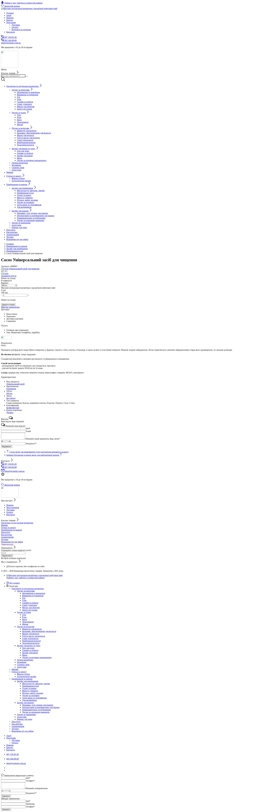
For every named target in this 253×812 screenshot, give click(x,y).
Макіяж (4, 525)
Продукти (5, 532)
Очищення (11, 389)
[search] (27, 76)
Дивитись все (7, 544)
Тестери (4, 539)
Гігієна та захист (8, 527)
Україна (9, 412)
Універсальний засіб (15, 384)
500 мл (9, 393)
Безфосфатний (12, 408)
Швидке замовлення (10, 307)
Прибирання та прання (11, 530)
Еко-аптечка (6, 535)
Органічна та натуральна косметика (17, 523)
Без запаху (11, 398)
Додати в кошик (8, 305)
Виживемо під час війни (12, 542)
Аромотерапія (7, 537)
